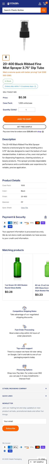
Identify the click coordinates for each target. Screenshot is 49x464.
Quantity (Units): (10, 110)
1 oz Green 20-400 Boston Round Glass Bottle (16, 286)
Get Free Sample (24, 127)
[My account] (40, 3)
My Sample (39, 462)
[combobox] (21, 10)
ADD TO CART (24, 119)
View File (24, 208)
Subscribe (10, 428)
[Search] (44, 10)
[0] (44, 3)
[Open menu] (3, 4)
